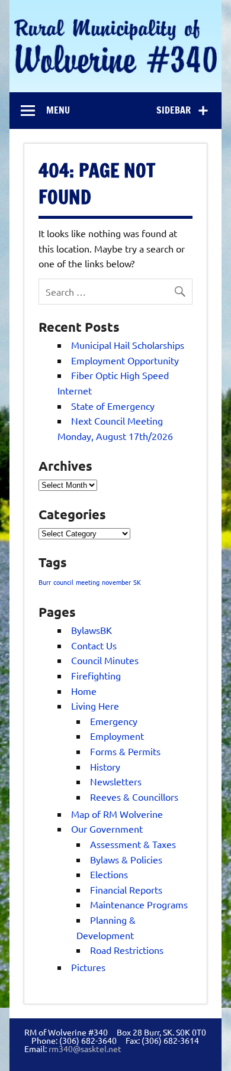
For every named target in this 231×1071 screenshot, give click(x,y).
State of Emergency (113, 406)
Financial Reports (126, 889)
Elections (109, 874)
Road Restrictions (126, 950)
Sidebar (173, 110)
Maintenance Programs (139, 904)
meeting (88, 582)
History (105, 766)
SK (137, 582)
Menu (58, 110)
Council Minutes (105, 660)
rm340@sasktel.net (85, 1048)
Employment (117, 736)
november (116, 582)
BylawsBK (91, 630)
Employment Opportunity (125, 360)
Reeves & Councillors (134, 797)
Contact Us (94, 645)
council (63, 582)
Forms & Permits (125, 751)
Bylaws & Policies (126, 859)
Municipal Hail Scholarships (127, 345)
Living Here (95, 705)
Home (84, 691)
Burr (44, 582)
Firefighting (96, 675)
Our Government (107, 828)
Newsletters (116, 781)
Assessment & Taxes (133, 844)
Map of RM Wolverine (117, 814)
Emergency (113, 721)
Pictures (88, 967)
